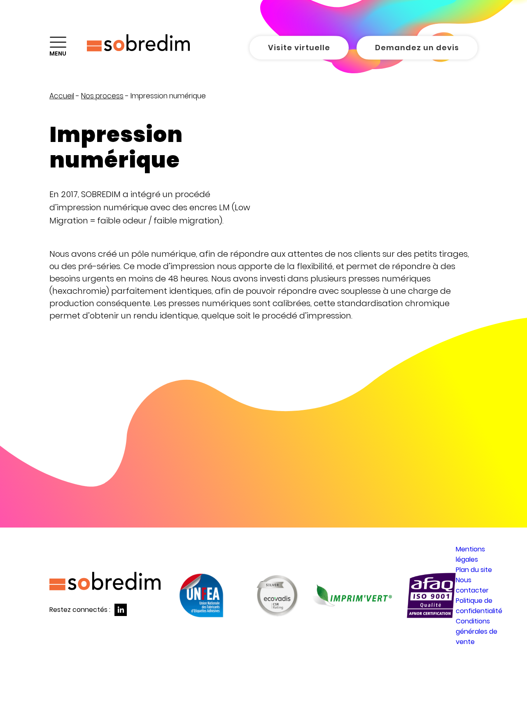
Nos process (102, 96)
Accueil (61, 96)
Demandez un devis (417, 47)
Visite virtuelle (299, 47)
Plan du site (474, 569)
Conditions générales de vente (476, 631)
